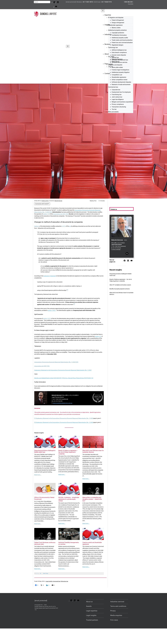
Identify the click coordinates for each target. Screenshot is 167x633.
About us (89, 602)
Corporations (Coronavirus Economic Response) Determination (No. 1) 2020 (54, 362)
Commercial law (56, 581)
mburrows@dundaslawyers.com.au (62, 403)
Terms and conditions (118, 606)
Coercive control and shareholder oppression (92, 543)
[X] (127, 253)
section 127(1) (47, 318)
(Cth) (50, 212)
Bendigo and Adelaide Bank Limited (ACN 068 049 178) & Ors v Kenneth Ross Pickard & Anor (59, 378)
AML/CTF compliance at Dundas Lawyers (120, 285)
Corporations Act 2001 (40, 366)
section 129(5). (52, 310)
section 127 (46, 214)
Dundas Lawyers (45, 200)
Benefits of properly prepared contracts (120, 289)
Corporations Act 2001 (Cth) (60, 214)
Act (70, 226)
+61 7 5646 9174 (106, 2)
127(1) (63, 226)
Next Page (45, 573)
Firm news (114, 620)
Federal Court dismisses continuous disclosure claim (44, 543)
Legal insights (49, 581)
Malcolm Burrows (58, 200)
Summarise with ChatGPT (42, 203)
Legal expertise (91, 611)
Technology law (64, 581)
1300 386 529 (128, 2)
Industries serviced (117, 602)
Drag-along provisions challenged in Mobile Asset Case (44, 451)
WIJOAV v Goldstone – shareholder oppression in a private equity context (68, 499)
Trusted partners (92, 620)
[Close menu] (103, 10)
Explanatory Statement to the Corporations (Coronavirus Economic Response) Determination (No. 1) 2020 (62, 370)
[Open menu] (67, 46)
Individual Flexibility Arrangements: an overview (68, 543)
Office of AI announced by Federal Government (44, 498)
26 (40, 573)
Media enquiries (116, 615)
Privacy (113, 611)
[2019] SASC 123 (88, 378)
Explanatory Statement (49, 276)
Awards (89, 606)
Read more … (37, 474)
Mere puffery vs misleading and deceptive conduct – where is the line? (92, 499)
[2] (35, 422)
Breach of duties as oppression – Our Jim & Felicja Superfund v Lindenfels (68, 452)
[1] (35, 418)
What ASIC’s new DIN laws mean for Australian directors (93, 451)
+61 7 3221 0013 (88, 2)
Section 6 (36, 226)
